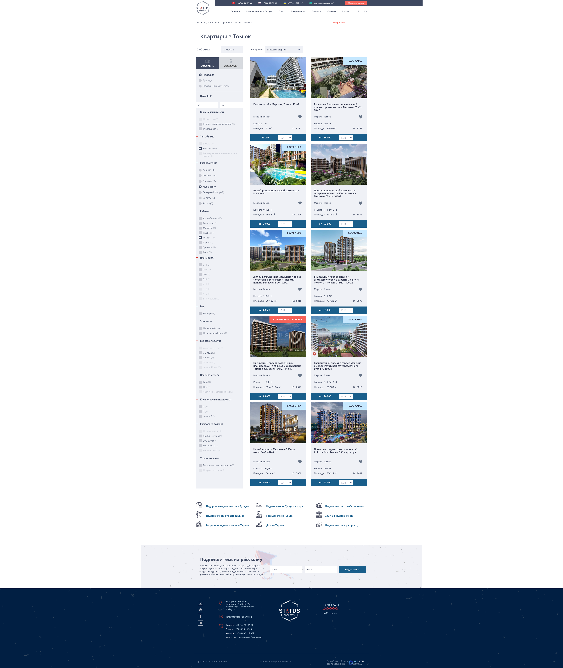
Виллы (208, 143)
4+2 (206, 293)
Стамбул (209, 181)
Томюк (246, 22)
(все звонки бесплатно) (324, 3)
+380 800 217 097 (295, 3)
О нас (282, 11)
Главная (235, 11)
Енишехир (210, 223)
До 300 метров (212, 436)
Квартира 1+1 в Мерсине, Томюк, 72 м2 (276, 104)
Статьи (345, 11)
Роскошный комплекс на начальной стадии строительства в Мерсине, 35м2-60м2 (337, 107)
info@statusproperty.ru (239, 616)
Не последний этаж (215, 333)
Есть (207, 382)
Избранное (339, 22)
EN (365, 11)
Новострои (210, 119)
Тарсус (208, 242)
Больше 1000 (211, 450)
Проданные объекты (216, 86)
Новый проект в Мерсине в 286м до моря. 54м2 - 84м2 (274, 451)
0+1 (206, 264)
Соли (207, 252)
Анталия (209, 175)
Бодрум (209, 198)
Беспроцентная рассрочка (218, 465)
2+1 (206, 274)
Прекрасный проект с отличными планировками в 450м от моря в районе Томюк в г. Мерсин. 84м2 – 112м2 (277, 365)
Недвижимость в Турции (259, 11)
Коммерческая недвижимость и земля (220, 154)
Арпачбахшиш (212, 218)
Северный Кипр (213, 192)
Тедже (208, 232)
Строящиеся (211, 128)
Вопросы (316, 11)
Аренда (207, 80)
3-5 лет (208, 357)
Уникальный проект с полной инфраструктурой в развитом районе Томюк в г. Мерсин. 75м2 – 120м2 (336, 279)
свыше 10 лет (212, 367)
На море (209, 313)
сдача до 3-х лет (213, 348)
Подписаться (352, 569)
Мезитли (209, 228)
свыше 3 (209, 416)
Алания (208, 170)
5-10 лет (209, 362)
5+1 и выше (211, 298)
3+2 (206, 289)
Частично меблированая (218, 391)
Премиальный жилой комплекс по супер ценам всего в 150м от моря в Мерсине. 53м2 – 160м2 (335, 193)
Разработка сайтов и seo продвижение (337, 662)
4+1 (206, 284)
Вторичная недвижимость (219, 124)
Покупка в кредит (214, 470)
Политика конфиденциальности (275, 661)
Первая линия (212, 431)
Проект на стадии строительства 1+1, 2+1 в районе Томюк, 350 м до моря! (336, 451)
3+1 (206, 279)
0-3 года (209, 352)
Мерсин (237, 22)
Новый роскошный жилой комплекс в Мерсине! (276, 192)
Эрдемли (209, 247)
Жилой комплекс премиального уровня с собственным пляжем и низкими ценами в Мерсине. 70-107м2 (277, 279)
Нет (206, 387)
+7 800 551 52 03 (270, 3)
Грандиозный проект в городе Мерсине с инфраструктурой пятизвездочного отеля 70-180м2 (337, 365)
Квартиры (225, 22)
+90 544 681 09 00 (244, 3)
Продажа (212, 22)
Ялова (208, 203)
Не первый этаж (213, 328)
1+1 (207, 269)
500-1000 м (210, 445)
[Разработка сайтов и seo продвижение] (356, 662)
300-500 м (210, 440)
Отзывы (331, 11)
